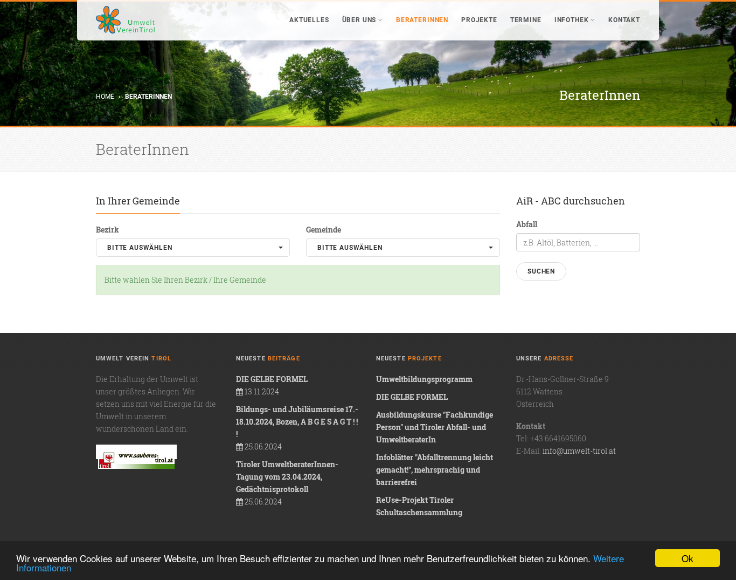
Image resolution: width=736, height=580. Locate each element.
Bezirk (107, 229)
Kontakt (624, 20)
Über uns (359, 20)
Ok (687, 558)
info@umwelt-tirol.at (579, 451)
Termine (525, 20)
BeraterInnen (422, 20)
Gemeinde (323, 229)
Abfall (526, 224)
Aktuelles (309, 20)
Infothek (571, 20)
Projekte (479, 20)
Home (105, 96)
